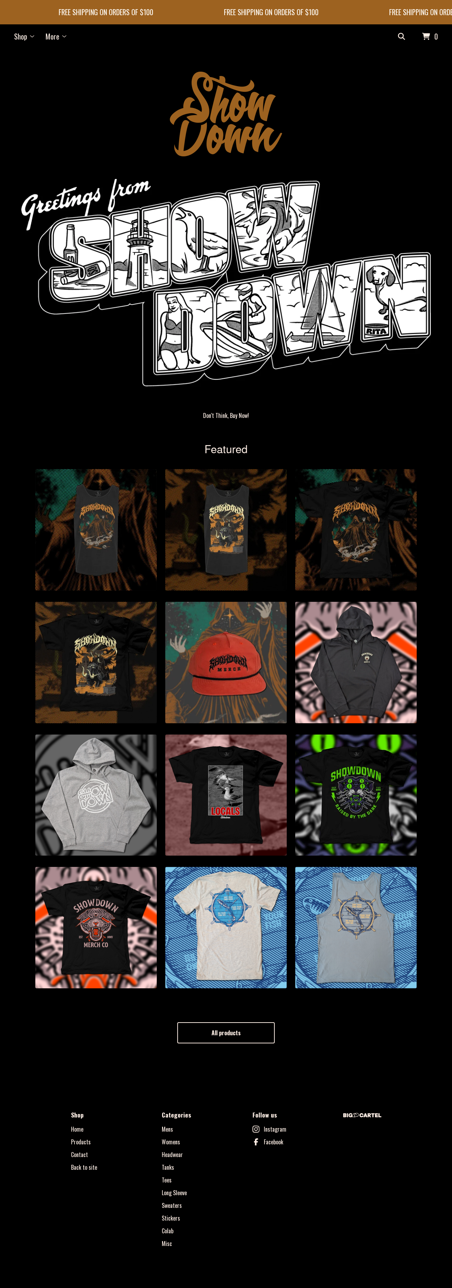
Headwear (172, 1154)
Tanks (168, 1167)
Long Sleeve (174, 1192)
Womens (171, 1142)
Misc (167, 1243)
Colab (167, 1231)
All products (226, 1033)
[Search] (401, 36)
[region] (226, 12)
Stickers (171, 1218)
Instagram (275, 1129)
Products (81, 1142)
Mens (167, 1129)
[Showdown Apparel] (226, 114)
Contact (79, 1154)
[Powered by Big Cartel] (362, 1115)
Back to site (84, 1167)
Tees (167, 1180)
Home (77, 1129)
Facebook (273, 1142)
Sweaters (172, 1205)
